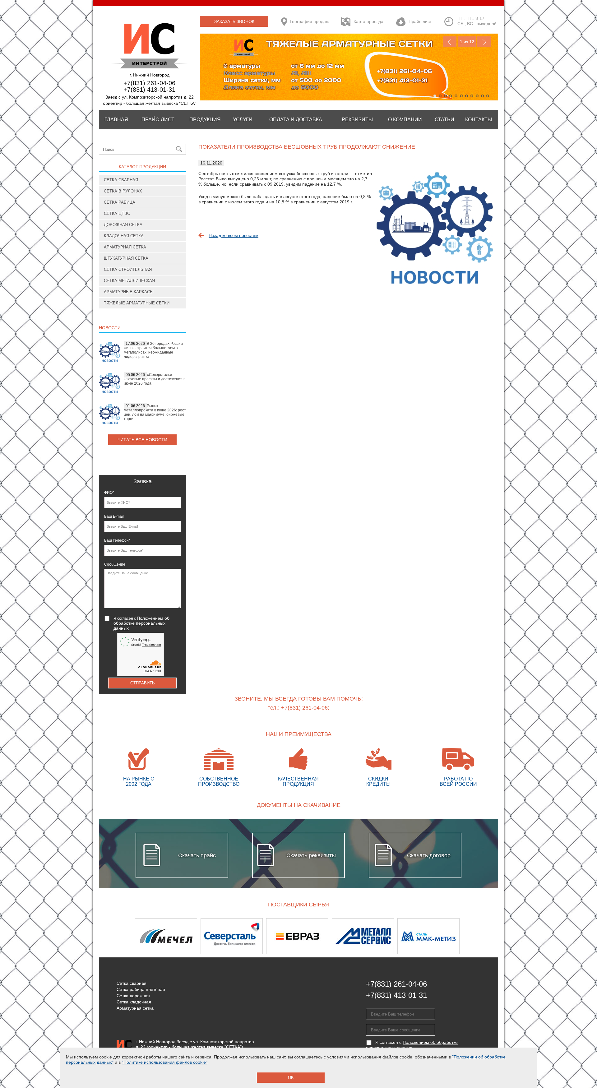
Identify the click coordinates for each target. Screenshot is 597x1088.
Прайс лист (420, 21)
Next (484, 41)
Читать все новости (142, 439)
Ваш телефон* (117, 540)
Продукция (205, 119)
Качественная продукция (298, 781)
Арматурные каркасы (129, 291)
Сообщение (114, 564)
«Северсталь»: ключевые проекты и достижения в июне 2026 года (154, 379)
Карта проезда (368, 21)
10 (482, 96)
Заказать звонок (234, 21)
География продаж (309, 21)
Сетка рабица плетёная (141, 989)
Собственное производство (218, 781)
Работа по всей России (458, 781)
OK (291, 1077)
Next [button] (481, 936)
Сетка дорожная (133, 995)
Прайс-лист (157, 119)
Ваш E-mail (114, 516)
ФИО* (109, 492)
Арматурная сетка (125, 247)
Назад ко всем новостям (233, 235)
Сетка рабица (119, 202)
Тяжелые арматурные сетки (136, 303)
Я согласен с (141, 623)
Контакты (478, 119)
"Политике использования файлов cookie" (164, 1062)
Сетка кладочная (134, 1001)
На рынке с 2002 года (138, 781)
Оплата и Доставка (295, 119)
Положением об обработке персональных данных (141, 623)
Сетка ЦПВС (117, 213)
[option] (168, 936)
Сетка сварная (121, 180)
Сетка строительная (128, 269)
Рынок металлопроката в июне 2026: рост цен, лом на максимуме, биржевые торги (155, 412)
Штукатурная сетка (126, 258)
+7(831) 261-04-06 (149, 83)
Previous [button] (115, 936)
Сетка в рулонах (123, 191)
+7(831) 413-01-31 (149, 89)
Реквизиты (357, 119)
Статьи (444, 119)
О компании (405, 119)
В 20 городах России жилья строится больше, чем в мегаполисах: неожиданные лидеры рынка (153, 350)
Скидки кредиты (378, 781)
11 (487, 96)
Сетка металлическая (129, 280)
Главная (116, 119)
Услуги (242, 119)
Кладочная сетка (124, 236)
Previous (449, 41)
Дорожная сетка (123, 224)
